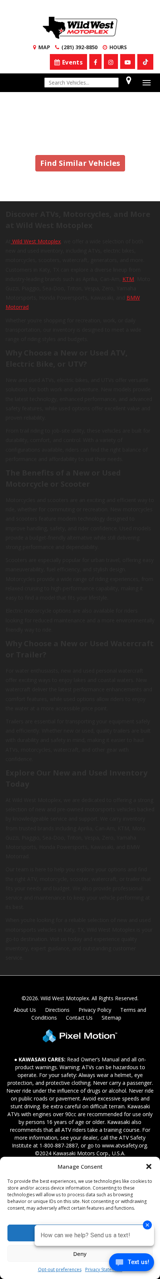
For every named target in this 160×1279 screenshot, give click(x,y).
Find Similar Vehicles (80, 163)
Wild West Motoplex (36, 241)
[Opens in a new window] (95, 61)
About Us (25, 1009)
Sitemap (111, 1017)
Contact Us (79, 1017)
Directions (57, 1009)
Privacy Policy (95, 1009)
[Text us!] (131, 1264)
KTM (128, 278)
